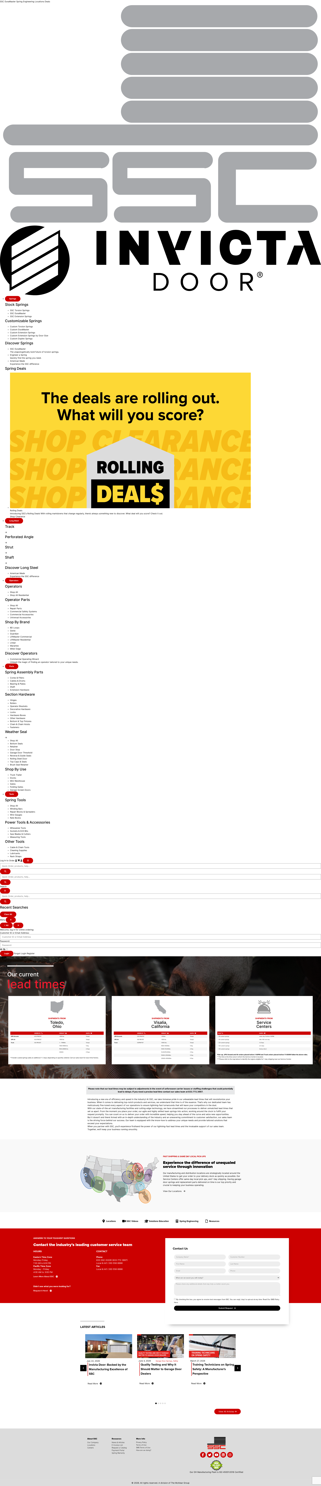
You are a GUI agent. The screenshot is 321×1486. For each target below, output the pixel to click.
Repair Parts (16, 608)
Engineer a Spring (18, 355)
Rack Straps (15, 856)
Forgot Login (20, 953)
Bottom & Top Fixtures (20, 721)
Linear (13, 642)
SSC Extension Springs (21, 316)
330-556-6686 (115, 1263)
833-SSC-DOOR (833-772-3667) (112, 1260)
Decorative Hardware (20, 709)
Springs (12, 298)
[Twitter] (210, 1455)
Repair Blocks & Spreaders (22, 811)
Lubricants (15, 853)
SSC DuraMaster (8, 1)
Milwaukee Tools (18, 828)
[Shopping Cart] (19, 860)
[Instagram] (230, 1455)
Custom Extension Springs (22, 332)
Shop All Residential (19, 595)
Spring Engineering (25, 1)
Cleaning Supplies (18, 850)
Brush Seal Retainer (19, 764)
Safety (175, 1361)
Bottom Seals (16, 743)
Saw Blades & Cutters (20, 834)
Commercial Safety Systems (23, 611)
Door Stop (15, 749)
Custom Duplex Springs (21, 338)
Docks (13, 778)
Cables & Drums (17, 681)
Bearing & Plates (17, 684)
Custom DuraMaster (19, 329)
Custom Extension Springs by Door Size (29, 335)
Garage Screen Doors (20, 790)
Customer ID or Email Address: (14, 933)
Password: (5, 941)
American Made (17, 361)
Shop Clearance (17, 516)
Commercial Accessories (21, 614)
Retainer (14, 746)
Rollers (13, 703)
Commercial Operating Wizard (24, 659)
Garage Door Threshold (21, 752)
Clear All (8, 914)
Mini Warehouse (17, 781)
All (7, 925)
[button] (237, 1368)
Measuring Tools (18, 837)
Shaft (12, 687)
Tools (11, 794)
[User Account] (21, 860)
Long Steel (14, 520)
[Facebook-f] (203, 1455)
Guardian (14, 633)
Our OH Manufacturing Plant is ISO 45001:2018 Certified (216, 1472)
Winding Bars (16, 808)
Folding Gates (16, 787)
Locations (39, 1)
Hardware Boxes (18, 715)
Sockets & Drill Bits (19, 831)
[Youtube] (216, 1455)
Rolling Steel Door (18, 758)
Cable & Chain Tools (19, 847)
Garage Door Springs (164, 1361)
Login (6, 953)
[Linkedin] (223, 1455)
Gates (13, 784)
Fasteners (14, 727)
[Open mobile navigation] (28, 860)
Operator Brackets (18, 706)
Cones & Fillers (17, 678)
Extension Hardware (19, 690)
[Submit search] (5, 871)
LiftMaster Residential (20, 639)
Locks (13, 712)
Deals (47, 1)
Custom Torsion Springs (21, 326)
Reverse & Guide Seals (20, 755)
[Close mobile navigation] (11, 920)
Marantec (14, 645)
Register (31, 953)
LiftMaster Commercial (21, 636)
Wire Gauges (16, 815)
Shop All (14, 592)
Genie (12, 630)
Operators (13, 580)
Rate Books (15, 818)
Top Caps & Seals (18, 761)
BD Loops (14, 627)
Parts (11, 666)
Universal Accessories (20, 617)
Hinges (13, 700)
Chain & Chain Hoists (20, 724)
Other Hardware (17, 718)
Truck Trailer (16, 775)
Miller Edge (15, 648)
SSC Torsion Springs (19, 310)
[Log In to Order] (16, 860)
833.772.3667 (195, 1091)
